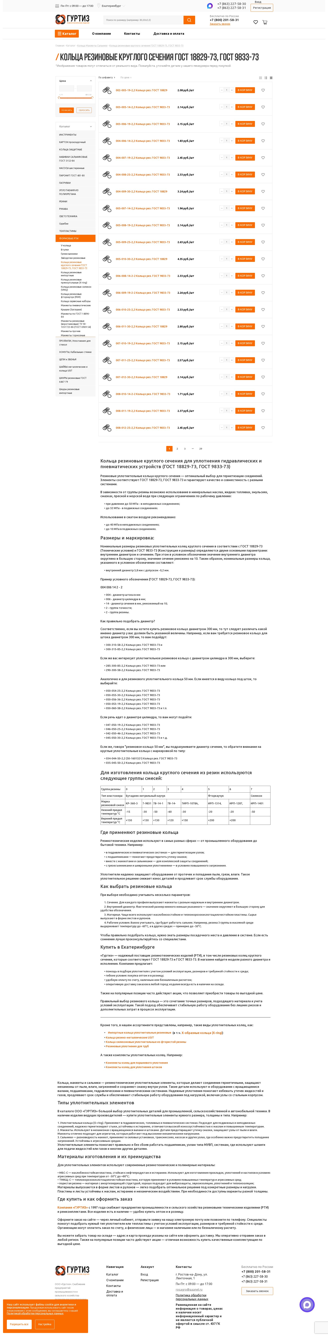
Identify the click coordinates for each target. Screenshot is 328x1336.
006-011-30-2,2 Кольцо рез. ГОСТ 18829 (141, 326)
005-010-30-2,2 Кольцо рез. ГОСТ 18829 (141, 259)
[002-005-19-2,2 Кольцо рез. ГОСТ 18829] (107, 90)
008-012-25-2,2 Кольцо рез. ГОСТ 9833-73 (143, 427)
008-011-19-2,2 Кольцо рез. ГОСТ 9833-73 (143, 410)
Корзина (264, 19)
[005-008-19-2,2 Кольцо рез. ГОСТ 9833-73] (107, 225)
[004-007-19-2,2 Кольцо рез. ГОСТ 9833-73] (107, 157)
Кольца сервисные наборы (76, 301)
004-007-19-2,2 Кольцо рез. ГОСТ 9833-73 (143, 157)
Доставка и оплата (168, 33)
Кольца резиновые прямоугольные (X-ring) (74, 281)
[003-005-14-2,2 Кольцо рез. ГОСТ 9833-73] (107, 107)
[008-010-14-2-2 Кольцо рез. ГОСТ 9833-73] (107, 394)
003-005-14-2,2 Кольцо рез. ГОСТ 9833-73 (143, 107)
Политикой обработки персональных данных (35, 1313)
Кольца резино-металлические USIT (130, 1037)
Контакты (132, 33)
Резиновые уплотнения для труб (127, 1046)
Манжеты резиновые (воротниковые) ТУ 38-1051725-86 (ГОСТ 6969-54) (76, 324)
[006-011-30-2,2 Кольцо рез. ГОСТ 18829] (107, 326)
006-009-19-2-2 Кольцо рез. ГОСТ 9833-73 (143, 292)
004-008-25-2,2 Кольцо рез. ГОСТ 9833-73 (143, 174)
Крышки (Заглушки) (71, 309)
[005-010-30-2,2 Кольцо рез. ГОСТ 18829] (107, 259)
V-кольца (66, 245)
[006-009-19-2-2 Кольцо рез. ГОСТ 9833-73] (107, 292)
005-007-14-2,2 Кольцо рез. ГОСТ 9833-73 (143, 208)
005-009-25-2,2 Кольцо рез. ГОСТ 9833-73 (143, 242)
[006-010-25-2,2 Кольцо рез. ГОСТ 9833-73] (107, 309)
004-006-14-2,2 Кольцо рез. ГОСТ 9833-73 (143, 140)
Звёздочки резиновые (73, 258)
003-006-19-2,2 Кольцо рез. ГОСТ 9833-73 (143, 124)
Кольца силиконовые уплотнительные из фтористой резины (146, 1041)
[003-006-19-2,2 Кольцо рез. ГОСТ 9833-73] (107, 124)
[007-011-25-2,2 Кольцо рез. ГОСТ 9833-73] (107, 360)
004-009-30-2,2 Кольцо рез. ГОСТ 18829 (141, 191)
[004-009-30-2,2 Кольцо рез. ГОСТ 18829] (107, 191)
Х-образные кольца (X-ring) (202, 1033)
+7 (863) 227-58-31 (231, 7)
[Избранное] (255, 22)
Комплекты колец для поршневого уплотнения (137, 1062)
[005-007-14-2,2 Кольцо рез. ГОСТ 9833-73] (107, 208)
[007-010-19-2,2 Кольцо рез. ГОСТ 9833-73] (107, 343)
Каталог (112, 1274)
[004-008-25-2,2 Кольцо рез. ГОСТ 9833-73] (107, 174)
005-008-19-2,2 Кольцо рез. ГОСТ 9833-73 (143, 225)
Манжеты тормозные (73, 335)
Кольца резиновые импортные (71, 274)
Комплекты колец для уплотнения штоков (134, 1067)
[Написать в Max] (307, 1304)
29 (200, 448)
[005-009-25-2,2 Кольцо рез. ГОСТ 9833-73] (107, 242)
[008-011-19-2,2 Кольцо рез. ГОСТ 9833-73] (107, 411)
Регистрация (262, 7)
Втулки (65, 249)
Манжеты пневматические (76, 305)
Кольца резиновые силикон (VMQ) (76, 288)
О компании (101, 33)
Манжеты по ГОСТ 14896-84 (75, 315)
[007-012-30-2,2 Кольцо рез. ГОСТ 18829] (107, 377)
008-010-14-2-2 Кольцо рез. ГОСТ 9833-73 (143, 394)
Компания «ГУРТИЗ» (73, 1207)
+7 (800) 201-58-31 (224, 20)
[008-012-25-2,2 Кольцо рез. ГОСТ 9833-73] (107, 428)
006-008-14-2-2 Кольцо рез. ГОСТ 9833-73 (143, 275)
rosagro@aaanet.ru (189, 1289)
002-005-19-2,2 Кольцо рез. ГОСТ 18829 (141, 90)
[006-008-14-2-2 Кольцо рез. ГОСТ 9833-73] (107, 276)
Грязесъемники (69, 254)
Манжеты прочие (70, 331)
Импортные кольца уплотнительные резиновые (139, 1032)
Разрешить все (19, 1324)
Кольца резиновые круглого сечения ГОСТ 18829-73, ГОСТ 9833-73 (74, 265)
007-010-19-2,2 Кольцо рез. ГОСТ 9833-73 (143, 343)
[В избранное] (263, 90)
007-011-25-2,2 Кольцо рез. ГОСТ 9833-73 (143, 360)
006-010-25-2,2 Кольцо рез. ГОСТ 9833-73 (143, 309)
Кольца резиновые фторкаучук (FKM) (71, 295)
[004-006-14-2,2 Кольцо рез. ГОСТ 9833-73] (107, 141)
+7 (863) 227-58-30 (231, 3)
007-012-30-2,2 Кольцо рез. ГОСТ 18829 (141, 377)
